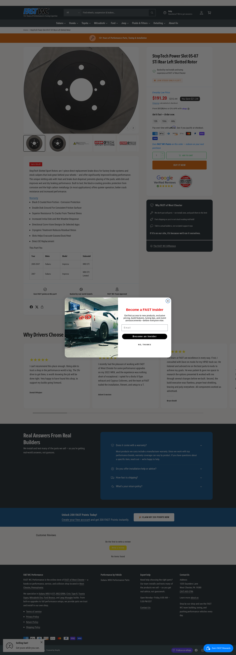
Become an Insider (145, 336)
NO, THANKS (144, 345)
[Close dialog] (168, 301)
